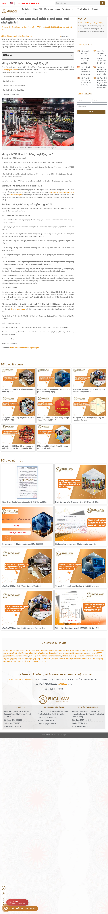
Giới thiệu (25, 9)
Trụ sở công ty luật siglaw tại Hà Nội (27, 3)
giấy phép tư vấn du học (38, 656)
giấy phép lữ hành (21, 656)
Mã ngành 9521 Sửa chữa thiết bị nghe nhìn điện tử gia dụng (23, 628)
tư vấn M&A (26, 661)
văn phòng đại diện (62, 650)
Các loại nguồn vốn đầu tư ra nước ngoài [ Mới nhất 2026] (22, 544)
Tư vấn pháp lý (83, 9)
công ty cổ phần (18, 653)
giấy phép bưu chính (76, 656)
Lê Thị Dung (62, 684)
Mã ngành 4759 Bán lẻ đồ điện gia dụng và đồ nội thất (21, 586)
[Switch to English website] (11, 3)
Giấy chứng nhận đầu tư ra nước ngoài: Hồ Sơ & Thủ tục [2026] (24, 502)
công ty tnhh (7, 653)
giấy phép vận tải (39, 659)
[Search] (102, 3)
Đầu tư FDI (37, 9)
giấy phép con (43, 653)
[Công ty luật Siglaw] (9, 11)
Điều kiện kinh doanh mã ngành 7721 (91, 29)
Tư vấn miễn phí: (22, 908)
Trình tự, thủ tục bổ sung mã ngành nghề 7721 (92, 31)
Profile (4, 3)
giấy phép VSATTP (95, 653)
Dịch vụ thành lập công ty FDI (13, 650)
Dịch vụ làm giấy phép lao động (58, 659)
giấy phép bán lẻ (9, 656)
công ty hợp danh (31, 653)
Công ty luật (58, 735)
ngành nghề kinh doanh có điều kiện (61, 192)
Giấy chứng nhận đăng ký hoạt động (22, 679)
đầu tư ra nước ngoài (38, 661)
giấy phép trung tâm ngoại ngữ (21, 659)
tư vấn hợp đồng (94, 659)
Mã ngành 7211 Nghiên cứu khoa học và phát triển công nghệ (77, 586)
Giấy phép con (27, 36)
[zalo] (3, 899)
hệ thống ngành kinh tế (10, 70)
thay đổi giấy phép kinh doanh (60, 653)
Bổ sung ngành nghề (14, 36)
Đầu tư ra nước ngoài (52, 9)
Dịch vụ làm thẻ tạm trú (78, 659)
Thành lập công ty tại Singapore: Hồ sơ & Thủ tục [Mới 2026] (77, 502)
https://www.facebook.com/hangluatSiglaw (24, 348)
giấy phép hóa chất (54, 656)
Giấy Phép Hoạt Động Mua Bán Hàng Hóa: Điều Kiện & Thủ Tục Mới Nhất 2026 (102, 82)
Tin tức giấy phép (19, 27)
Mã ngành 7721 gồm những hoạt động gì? (92, 23)
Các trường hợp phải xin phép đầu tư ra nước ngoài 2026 (75, 544)
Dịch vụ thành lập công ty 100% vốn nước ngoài (87, 650)
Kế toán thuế (95, 9)
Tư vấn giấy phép (68, 9)
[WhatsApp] (3, 893)
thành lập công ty (15, 194)
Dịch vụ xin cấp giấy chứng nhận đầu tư (39, 650)
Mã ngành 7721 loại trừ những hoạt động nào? (92, 26)
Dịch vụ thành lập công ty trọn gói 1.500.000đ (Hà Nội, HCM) (77, 628)
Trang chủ (6, 27)
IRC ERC (65, 656)
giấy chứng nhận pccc (79, 653)
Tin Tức (24, 13)
